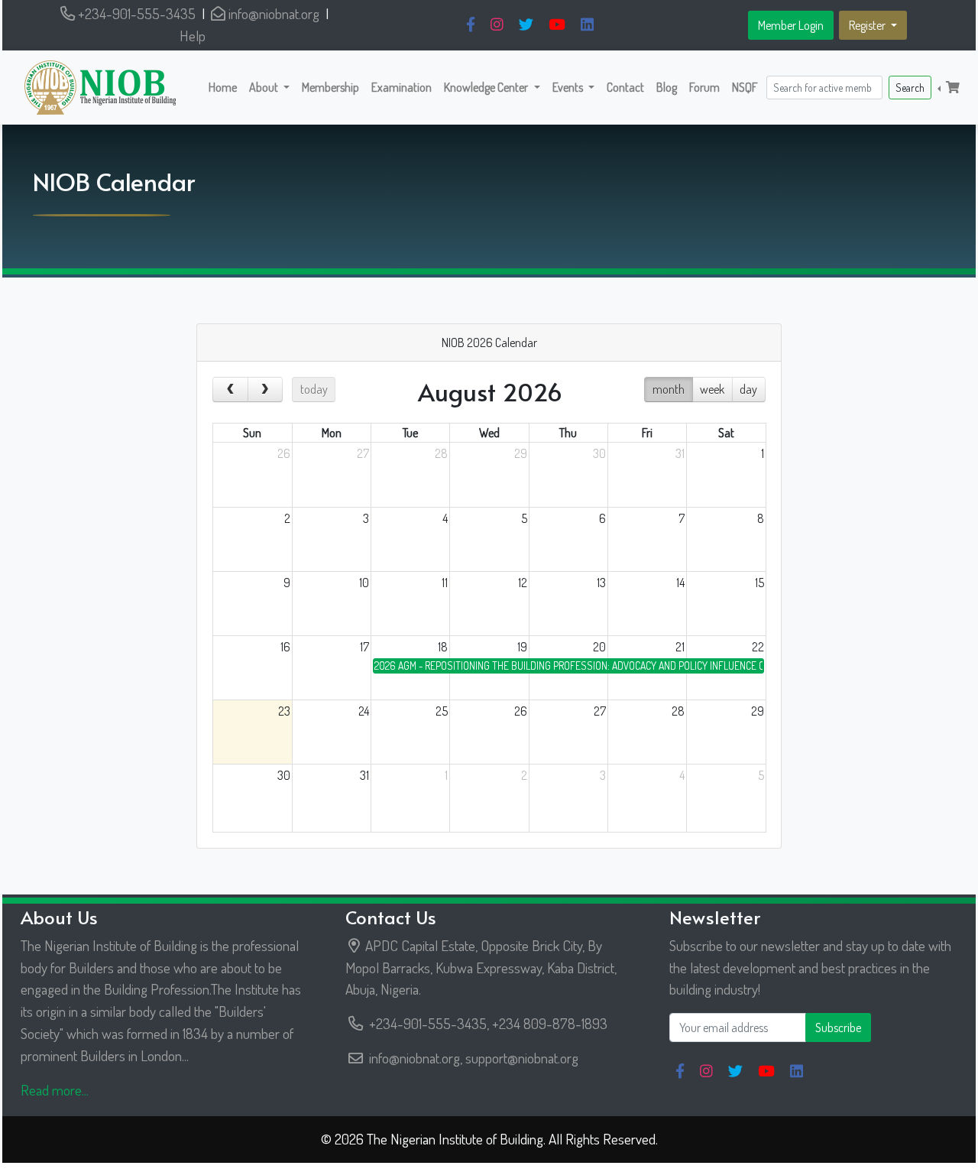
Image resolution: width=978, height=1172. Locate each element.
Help (193, 35)
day (748, 389)
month (669, 389)
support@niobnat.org (521, 1057)
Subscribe (838, 1027)
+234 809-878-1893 (549, 1023)
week (712, 389)
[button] (269, 87)
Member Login (791, 25)
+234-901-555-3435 (135, 13)
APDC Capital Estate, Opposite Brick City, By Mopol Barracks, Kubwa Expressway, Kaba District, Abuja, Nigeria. (481, 967)
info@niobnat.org (272, 13)
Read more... (55, 1089)
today (314, 389)
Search (910, 87)
